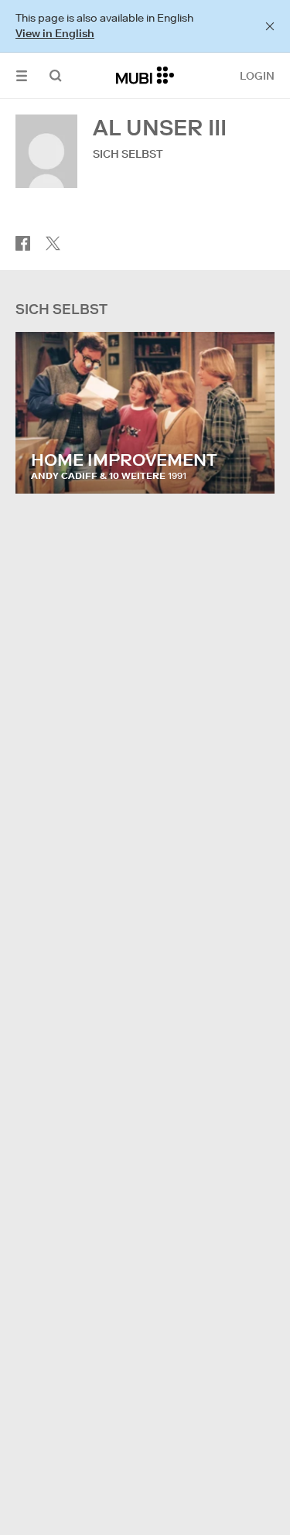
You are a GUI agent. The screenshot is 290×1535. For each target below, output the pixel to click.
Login (257, 75)
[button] (22, 75)
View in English (54, 33)
